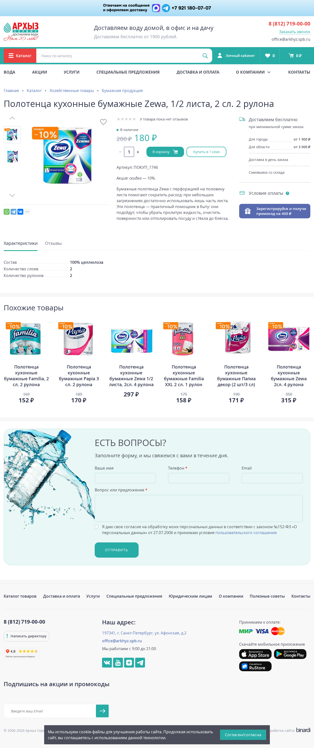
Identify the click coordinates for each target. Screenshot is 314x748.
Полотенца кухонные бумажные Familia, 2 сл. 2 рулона (26, 375)
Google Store (290, 654)
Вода (9, 72)
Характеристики (21, 243)
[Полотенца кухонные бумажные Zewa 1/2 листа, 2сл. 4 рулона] (131, 338)
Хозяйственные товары (72, 90)
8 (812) (289, 23)
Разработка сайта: (286, 730)
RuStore (255, 666)
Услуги (71, 72)
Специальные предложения (128, 72)
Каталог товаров (20, 596)
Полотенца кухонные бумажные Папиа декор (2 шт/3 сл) (236, 375)
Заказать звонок (294, 31)
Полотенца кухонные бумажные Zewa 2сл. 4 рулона (289, 375)
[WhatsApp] (7, 212)
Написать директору (29, 636)
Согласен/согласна (243, 734)
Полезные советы (267, 596)
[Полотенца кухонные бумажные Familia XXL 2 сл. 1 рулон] (183, 338)
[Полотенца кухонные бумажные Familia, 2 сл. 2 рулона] (26, 338)
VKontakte (107, 663)
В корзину (161, 151)
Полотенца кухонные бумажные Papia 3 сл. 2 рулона (79, 375)
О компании (231, 596)
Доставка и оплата (198, 72)
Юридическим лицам (190, 596)
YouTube (118, 663)
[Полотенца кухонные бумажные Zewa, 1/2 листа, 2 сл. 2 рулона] (68, 156)
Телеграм (140, 663)
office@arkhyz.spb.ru (291, 39)
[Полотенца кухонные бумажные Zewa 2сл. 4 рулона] (288, 338)
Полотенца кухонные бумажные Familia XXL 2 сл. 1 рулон (184, 375)
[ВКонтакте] (20, 212)
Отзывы (53, 243)
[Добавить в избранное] (103, 122)
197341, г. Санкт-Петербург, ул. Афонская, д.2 (144, 633)
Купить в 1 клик (206, 151)
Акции (39, 72)
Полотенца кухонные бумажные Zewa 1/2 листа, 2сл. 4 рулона (131, 375)
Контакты (299, 72)
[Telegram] (13, 212)
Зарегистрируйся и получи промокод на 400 (281, 211)
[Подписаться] (102, 711)
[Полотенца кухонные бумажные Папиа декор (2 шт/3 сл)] (236, 338)
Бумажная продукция (122, 90)
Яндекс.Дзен (129, 663)
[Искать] (205, 56)
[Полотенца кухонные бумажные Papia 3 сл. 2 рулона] (78, 338)
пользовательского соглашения (246, 532)
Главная (11, 90)
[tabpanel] (26, 359)
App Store (255, 654)
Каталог (34, 90)
